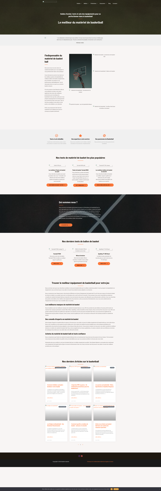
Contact (111, 461)
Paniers (78, 3)
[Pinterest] (82, 456)
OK (111, 489)
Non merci (116, 489)
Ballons (85, 3)
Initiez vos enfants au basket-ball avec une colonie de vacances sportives (103, 425)
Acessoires (102, 3)
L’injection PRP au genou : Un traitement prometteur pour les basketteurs (80, 386)
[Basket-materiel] (50, 3)
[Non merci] (159, 489)
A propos (115, 3)
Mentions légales (105, 461)
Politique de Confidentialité (93, 461)
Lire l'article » (50, 397)
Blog (109, 3)
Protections (93, 3)
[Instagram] (79, 456)
